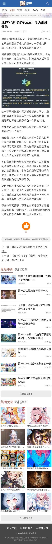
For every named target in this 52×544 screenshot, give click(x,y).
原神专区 (24, 16)
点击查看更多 (26, 393)
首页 (4, 10)
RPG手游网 (14, 16)
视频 (27, 10)
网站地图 (27, 528)
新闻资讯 (32, 16)
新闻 (12, 10)
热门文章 (21, 269)
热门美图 (21, 402)
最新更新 (7, 269)
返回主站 (12, 528)
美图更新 (7, 402)
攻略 (19, 10)
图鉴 (42, 10)
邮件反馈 (43, 528)
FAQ (35, 10)
